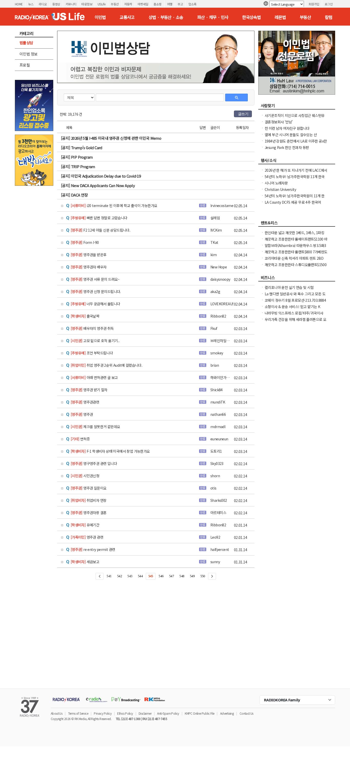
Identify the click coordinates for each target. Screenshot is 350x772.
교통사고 (127, 17)
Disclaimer (145, 713)
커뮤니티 (71, 4)
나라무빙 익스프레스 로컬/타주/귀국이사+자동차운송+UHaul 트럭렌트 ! (294, 315)
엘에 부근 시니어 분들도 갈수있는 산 (291, 134)
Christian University (280, 189)
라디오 (43, 4)
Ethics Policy (125, 713)
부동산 (115, 4)
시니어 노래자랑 (276, 183)
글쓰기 (243, 114)
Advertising (227, 713)
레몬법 (280, 17)
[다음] (212, 576)
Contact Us (246, 713)
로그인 (329, 4)
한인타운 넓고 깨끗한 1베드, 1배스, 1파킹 (294, 232)
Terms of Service (78, 713)
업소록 (192, 4)
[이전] (100, 576)
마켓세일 (143, 4)
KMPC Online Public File (199, 713)
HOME (19, 4)
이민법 (100, 17)
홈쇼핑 (157, 4)
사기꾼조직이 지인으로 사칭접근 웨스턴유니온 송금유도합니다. (294, 118)
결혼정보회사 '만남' (279, 121)
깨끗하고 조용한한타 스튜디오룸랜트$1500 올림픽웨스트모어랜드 (295, 267)
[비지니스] (297, 278)
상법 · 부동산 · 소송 (166, 17)
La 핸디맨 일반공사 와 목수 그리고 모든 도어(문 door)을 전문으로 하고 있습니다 (295, 296)
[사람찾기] (297, 107)
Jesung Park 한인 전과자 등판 (287, 147)
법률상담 (26, 42)
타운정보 (86, 4)
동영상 (56, 4)
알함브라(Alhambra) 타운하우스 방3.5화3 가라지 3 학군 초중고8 (295, 248)
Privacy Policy (102, 713)
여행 (169, 4)
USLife (101, 4)
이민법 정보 (28, 54)
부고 (180, 4)
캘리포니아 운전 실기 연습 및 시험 (289, 287)
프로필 (24, 65)
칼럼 (328, 17)
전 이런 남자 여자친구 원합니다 (287, 128)
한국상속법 (251, 17)
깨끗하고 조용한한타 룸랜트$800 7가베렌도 (296, 251)
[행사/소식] (297, 161)
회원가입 (313, 4)
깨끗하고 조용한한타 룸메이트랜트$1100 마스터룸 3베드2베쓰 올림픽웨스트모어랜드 (296, 241)
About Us (56, 713)
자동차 (128, 4)
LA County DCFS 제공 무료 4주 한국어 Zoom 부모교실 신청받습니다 (293, 205)
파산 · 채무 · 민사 (212, 17)
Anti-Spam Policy (168, 713)
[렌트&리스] (297, 224)
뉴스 (31, 4)
